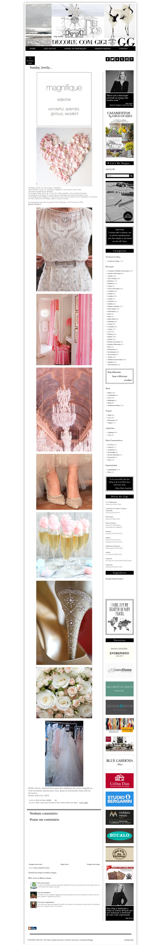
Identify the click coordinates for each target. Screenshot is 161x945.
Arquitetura (111, 432)
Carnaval (110, 447)
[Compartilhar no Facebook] (85, 803)
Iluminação (111, 321)
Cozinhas (110, 296)
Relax (109, 347)
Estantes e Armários (113, 306)
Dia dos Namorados (113, 455)
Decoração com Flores (54, 802)
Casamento (111, 450)
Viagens (110, 423)
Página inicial (64, 864)
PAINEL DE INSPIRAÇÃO (75, 48)
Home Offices (112, 319)
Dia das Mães (112, 452)
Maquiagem (111, 400)
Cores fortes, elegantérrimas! (45, 902)
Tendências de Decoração (115, 359)
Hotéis (109, 415)
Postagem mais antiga (93, 864)
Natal (109, 460)
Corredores (111, 291)
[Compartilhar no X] (84, 803)
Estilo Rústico (112, 311)
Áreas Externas (112, 364)
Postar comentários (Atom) (41, 868)
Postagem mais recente (35, 864)
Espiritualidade (112, 469)
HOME (33, 48)
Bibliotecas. (111, 283)
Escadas (110, 299)
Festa (109, 314)
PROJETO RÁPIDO (103, 48)
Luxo (109, 331)
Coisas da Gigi (44, 802)
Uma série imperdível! (43, 892)
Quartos (110, 339)
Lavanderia (111, 326)
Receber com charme (114, 342)
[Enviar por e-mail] (80, 803)
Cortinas (110, 293)
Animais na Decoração (114, 273)
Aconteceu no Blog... (114, 261)
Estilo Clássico (112, 309)
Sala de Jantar (112, 354)
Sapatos (76, 802)
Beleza (110, 393)
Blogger (90, 940)
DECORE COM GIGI (35, 940)
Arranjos (110, 276)
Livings (110, 329)
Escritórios (111, 301)
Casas (109, 435)
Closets (110, 286)
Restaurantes (111, 349)
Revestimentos (112, 352)
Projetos (110, 337)
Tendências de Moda (114, 405)
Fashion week (69, 802)
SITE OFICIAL (50, 48)
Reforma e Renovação (114, 344)
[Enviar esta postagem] (55, 800)
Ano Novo (111, 444)
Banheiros (110, 281)
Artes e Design (112, 278)
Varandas (110, 362)
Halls (109, 316)
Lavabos (110, 324)
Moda (109, 403)
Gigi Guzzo (75, 940)
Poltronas (110, 334)
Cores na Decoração (113, 288)
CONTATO (123, 48)
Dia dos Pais (111, 457)
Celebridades (111, 395)
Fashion (63, 802)
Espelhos (110, 304)
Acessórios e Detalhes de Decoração (118, 271)
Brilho (37, 802)
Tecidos (110, 357)
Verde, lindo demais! (43, 883)
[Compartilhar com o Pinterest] (87, 803)
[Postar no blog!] (82, 803)
